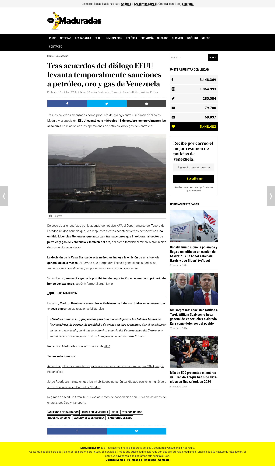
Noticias (65, 38)
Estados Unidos (131, 92)
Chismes (177, 38)
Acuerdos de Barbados (63, 412)
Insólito (192, 38)
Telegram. (187, 3)
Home (50, 56)
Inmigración (114, 38)
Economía (147, 38)
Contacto (55, 46)
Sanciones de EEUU (120, 417)
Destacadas (83, 38)
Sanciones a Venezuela (89, 417)
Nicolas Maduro (59, 417)
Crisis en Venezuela (95, 412)
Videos (205, 38)
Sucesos (162, 38)
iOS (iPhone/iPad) (145, 3)
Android (126, 3)
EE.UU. (98, 38)
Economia (117, 92)
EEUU (115, 412)
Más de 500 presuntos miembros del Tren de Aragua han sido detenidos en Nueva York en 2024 (194, 377)
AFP (107, 346)
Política (131, 38)
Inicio (52, 38)
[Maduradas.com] (74, 29)
